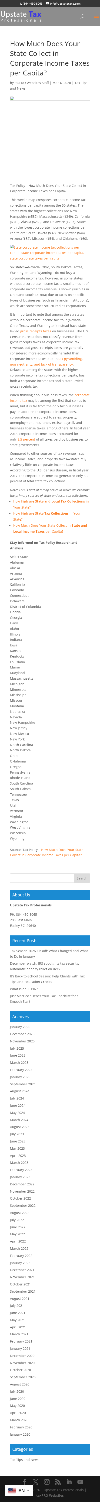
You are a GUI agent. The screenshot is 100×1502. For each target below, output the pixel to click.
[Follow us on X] (35, 1482)
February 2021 (21, 1341)
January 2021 (20, 1348)
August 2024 (19, 1091)
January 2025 (20, 1077)
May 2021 (17, 1320)
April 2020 (18, 1413)
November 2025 (22, 1041)
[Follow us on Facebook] (24, 1482)
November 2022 (22, 1191)
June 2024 (17, 1105)
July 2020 (17, 1391)
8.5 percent (26, 439)
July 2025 (17, 1048)
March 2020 (19, 1420)
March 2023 (19, 1162)
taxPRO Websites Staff (32, 83)
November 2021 (22, 1277)
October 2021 (20, 1284)
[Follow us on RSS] (58, 1482)
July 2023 (17, 1134)
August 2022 (19, 1212)
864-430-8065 (26, 914)
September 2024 (23, 1084)
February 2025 (21, 1069)
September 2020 (23, 1377)
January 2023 (20, 1177)
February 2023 (21, 1170)
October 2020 (20, 1370)
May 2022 (17, 1234)
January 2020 (20, 1434)
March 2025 (19, 1062)
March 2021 (19, 1334)
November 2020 (22, 1363)
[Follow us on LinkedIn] (69, 1482)
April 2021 (18, 1327)
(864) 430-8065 (33, 4)
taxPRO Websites (50, 1495)
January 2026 (20, 1027)
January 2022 (20, 1263)
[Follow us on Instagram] (47, 1482)
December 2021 (22, 1270)
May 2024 (17, 1112)
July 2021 (17, 1305)
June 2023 (17, 1141)
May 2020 (17, 1405)
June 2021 (17, 1313)
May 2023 (17, 1148)
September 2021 (23, 1291)
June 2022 (17, 1227)
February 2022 (21, 1255)
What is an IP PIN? (24, 989)
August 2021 (19, 1298)
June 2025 (17, 1055)
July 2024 (17, 1098)
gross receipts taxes (35, 331)
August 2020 (19, 1384)
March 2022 (19, 1248)
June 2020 (17, 1398)
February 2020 (21, 1427)
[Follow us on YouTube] (80, 1482)
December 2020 (22, 1355)
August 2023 (19, 1127)
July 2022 (17, 1220)
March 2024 (19, 1120)
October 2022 (20, 1198)
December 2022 (22, 1184)
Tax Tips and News (24, 1459)
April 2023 (18, 1155)
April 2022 (18, 1241)
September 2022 (23, 1205)
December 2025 (22, 1034)
